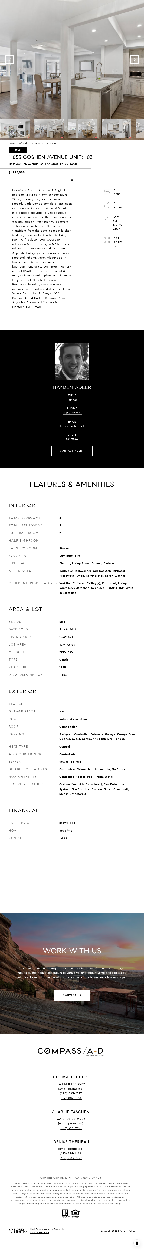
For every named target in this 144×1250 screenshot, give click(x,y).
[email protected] (70, 1149)
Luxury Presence (39, 1232)
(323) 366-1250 (71, 1128)
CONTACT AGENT (72, 450)
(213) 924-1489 (70, 1153)
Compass (87, 1183)
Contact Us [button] (72, 995)
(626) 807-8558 (71, 1098)
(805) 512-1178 (72, 413)
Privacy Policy (127, 1230)
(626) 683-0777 (71, 1093)
